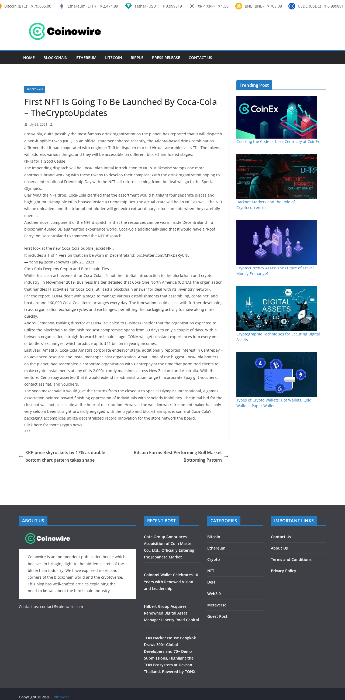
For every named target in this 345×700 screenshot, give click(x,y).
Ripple (137, 57)
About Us (279, 548)
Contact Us (200, 57)
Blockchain (55, 57)
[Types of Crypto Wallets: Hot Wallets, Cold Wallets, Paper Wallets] (276, 374)
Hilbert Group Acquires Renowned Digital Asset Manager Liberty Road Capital (171, 613)
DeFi (211, 582)
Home (29, 57)
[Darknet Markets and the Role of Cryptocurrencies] (276, 176)
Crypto (213, 559)
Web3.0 (214, 593)
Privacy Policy (283, 570)
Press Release (166, 57)
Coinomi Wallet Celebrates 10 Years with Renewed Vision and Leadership (171, 581)
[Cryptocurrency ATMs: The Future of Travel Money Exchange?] (276, 242)
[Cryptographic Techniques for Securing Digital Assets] (276, 308)
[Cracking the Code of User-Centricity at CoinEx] (276, 117)
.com (78, 606)
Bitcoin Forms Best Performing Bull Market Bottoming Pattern (178, 456)
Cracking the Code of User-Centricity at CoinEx (278, 141)
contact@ (48, 606)
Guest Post (217, 616)
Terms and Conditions (291, 559)
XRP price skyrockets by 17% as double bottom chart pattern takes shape (65, 456)
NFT (210, 570)
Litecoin (113, 57)
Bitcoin (213, 536)
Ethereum (86, 57)
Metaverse (216, 605)
